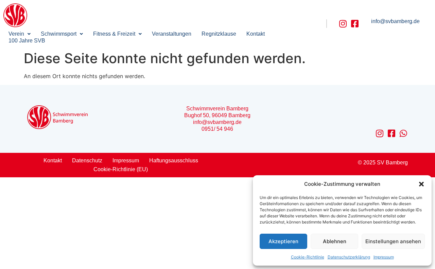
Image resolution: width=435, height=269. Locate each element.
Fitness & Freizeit (114, 34)
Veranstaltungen (171, 34)
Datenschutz (87, 160)
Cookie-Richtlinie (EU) (120, 169)
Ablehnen (334, 241)
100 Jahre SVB (26, 40)
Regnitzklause (219, 34)
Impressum (383, 256)
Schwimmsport (58, 34)
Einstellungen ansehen (393, 241)
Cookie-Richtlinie (307, 256)
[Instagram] (343, 23)
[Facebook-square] (355, 23)
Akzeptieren (283, 241)
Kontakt (255, 34)
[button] (421, 184)
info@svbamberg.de (395, 21)
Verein (16, 34)
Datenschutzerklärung (349, 256)
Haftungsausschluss (173, 160)
